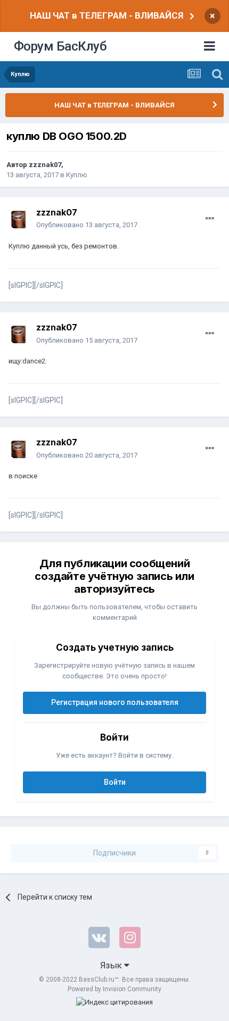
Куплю (76, 175)
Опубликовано (86, 225)
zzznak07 (45, 165)
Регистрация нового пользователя (114, 702)
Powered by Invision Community (114, 989)
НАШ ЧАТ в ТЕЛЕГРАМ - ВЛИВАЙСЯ (106, 15)
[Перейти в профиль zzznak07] (19, 219)
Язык (112, 965)
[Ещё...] (209, 218)
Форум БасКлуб (60, 46)
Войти (115, 782)
